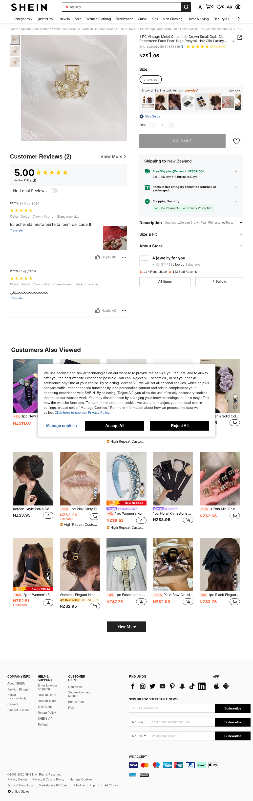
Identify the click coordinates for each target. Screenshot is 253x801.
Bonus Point (76, 702)
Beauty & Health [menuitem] (226, 19)
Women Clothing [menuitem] (98, 19)
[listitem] (148, 101)
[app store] (216, 688)
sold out (182, 140)
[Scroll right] (238, 18)
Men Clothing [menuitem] (173, 19)
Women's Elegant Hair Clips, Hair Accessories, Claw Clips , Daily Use (80, 595)
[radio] (150, 79)
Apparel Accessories (35, 29)
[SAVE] (236, 141)
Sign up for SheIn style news (153, 699)
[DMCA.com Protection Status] (144, 775)
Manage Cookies (80, 779)
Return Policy (47, 712)
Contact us (75, 687)
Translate (16, 230)
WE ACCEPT (138, 756)
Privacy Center (17, 779)
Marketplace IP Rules (53, 785)
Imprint (94, 785)
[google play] (225, 688)
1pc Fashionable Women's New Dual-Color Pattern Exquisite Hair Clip (127, 595)
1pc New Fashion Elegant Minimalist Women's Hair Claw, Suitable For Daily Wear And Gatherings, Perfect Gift (33, 416)
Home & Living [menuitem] (198, 19)
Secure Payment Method (79, 694)
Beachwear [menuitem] (124, 19)
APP (216, 676)
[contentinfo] (190, 765)
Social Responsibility (16, 696)
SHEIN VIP (45, 718)
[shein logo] (29, 7)
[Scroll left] (232, 18)
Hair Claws (127, 29)
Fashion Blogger (18, 689)
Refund (43, 724)
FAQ (71, 707)
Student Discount (18, 710)
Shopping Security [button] (166, 201)
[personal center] (200, 7)
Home (14, 29)
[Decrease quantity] (152, 125)
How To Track (47, 701)
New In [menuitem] (65, 19)
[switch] (53, 190)
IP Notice (79, 785)
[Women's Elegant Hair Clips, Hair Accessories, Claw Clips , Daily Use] (80, 565)
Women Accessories (66, 29)
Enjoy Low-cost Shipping (48, 687)
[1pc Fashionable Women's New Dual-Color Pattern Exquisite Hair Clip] (126, 565)
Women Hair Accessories (100, 29)
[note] (126, 441)
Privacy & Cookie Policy (48, 779)
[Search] (186, 7)
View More (126, 626)
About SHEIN (16, 683)
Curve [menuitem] (142, 19)
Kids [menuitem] (155, 19)
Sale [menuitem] (78, 19)
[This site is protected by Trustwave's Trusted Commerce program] (132, 775)
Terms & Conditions (20, 785)
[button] (229, 7)
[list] (168, 686)
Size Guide (45, 707)
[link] (209, 7)
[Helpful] (98, 257)
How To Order (47, 695)
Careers (12, 704)
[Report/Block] (124, 257)
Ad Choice (111, 785)
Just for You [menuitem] (46, 19)
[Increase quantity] (171, 125)
